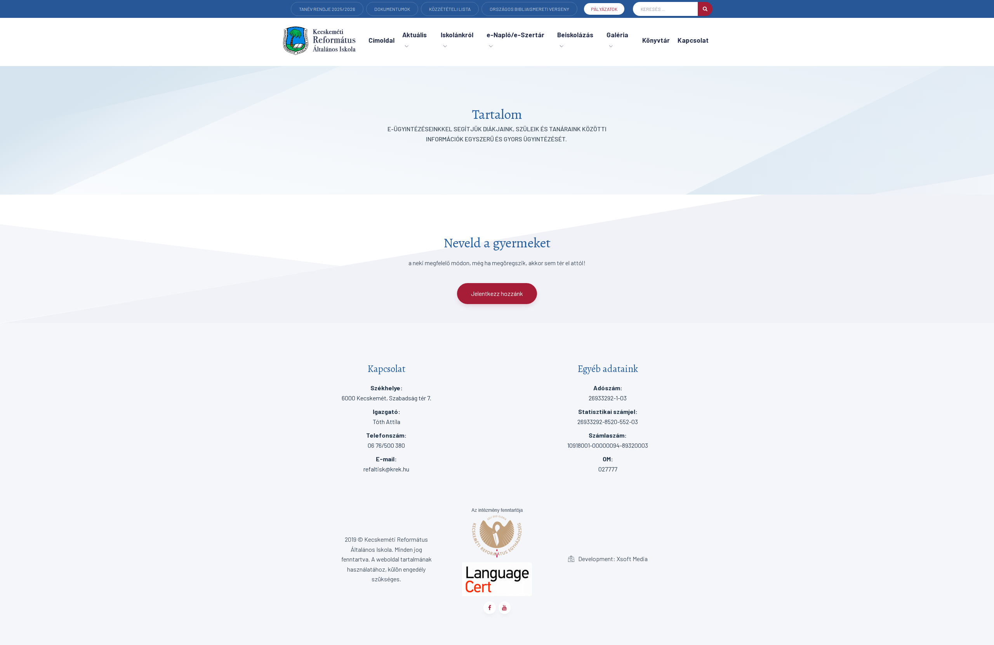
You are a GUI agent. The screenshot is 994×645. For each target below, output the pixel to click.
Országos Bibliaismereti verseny (529, 9)
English (308, 20)
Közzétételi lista (450, 9)
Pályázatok (604, 9)
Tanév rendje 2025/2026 (327, 9)
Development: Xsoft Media (612, 558)
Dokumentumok (392, 9)
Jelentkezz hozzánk (497, 293)
